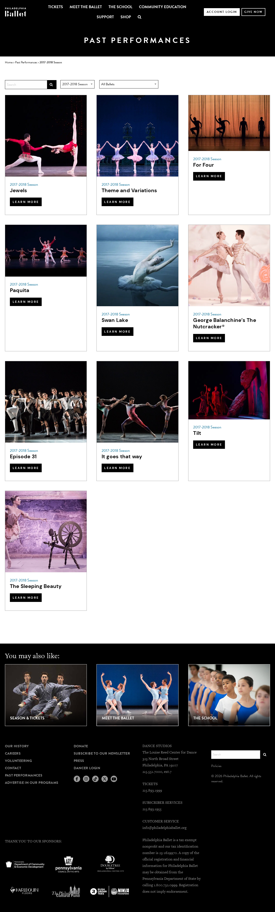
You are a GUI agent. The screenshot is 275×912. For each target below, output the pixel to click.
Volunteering (18, 760)
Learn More (26, 202)
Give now (253, 12)
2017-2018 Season (24, 184)
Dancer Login (87, 768)
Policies (216, 766)
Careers (13, 753)
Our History (17, 746)
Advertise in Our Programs (31, 782)
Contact (13, 768)
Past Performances (24, 775)
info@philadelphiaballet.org (164, 827)
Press (79, 760)
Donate (81, 746)
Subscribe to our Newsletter (102, 753)
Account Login (222, 12)
